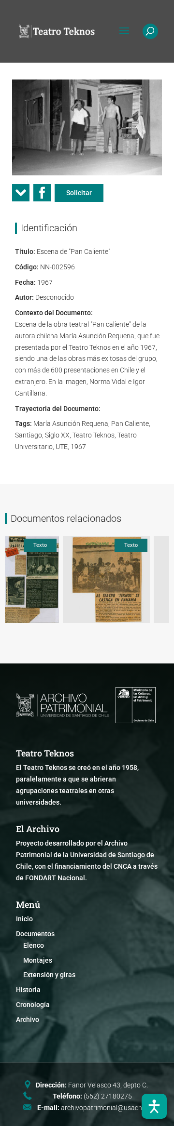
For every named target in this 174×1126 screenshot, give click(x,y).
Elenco (33, 945)
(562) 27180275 (108, 1096)
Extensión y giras (49, 975)
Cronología (33, 1004)
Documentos (35, 934)
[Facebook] (42, 196)
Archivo (27, 1019)
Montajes (37, 960)
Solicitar (79, 193)
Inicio (24, 919)
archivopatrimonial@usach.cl (104, 1108)
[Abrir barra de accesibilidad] (154, 1106)
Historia (28, 990)
